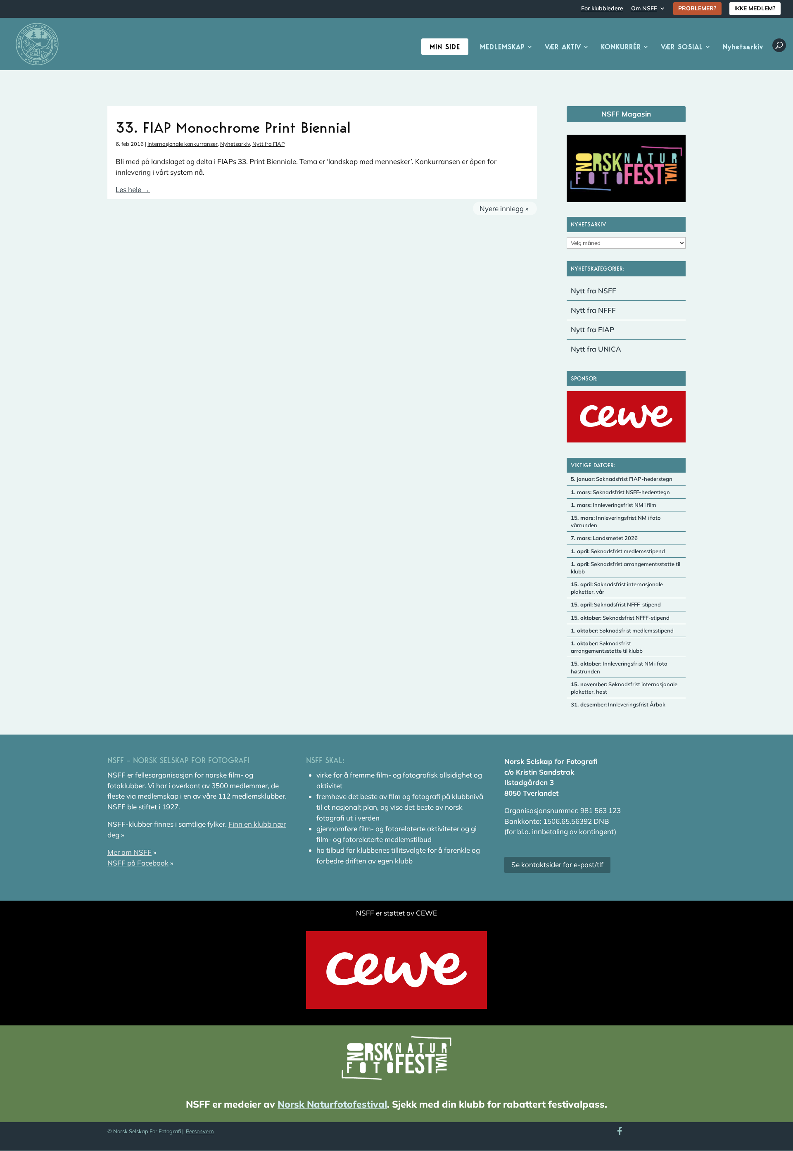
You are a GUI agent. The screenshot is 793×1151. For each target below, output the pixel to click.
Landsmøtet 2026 (604, 538)
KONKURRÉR (621, 47)
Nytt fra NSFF (593, 290)
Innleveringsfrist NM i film (613, 505)
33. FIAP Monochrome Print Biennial (233, 127)
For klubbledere (602, 8)
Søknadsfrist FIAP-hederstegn (621, 479)
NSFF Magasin (626, 113)
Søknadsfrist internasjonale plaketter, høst (624, 688)
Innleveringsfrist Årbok (618, 704)
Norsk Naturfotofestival (332, 1104)
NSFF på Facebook (138, 862)
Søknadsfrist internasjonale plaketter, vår (617, 588)
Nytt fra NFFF (593, 310)
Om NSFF (644, 8)
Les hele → (133, 189)
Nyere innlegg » (504, 208)
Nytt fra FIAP (268, 143)
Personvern (200, 1131)
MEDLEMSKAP (502, 47)
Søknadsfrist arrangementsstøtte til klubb (625, 568)
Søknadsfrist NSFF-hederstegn (620, 492)
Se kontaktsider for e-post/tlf (557, 864)
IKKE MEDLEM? (755, 8)
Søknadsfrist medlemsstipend (618, 551)
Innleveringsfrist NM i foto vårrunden (616, 521)
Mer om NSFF (129, 852)
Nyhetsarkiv (743, 47)
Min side (445, 47)
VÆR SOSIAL (682, 47)
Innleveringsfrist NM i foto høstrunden (619, 667)
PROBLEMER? (697, 8)
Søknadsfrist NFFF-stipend (616, 604)
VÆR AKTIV (563, 47)
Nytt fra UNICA (596, 349)
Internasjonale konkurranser (182, 143)
